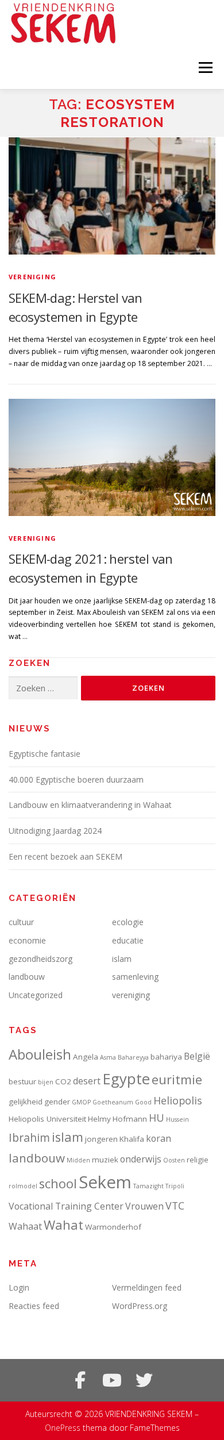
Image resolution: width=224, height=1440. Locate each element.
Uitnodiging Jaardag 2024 (55, 830)
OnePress (62, 1427)
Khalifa (131, 1139)
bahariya (166, 1057)
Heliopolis (177, 1100)
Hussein (177, 1119)
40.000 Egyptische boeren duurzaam (76, 779)
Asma (108, 1057)
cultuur (21, 922)
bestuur (22, 1081)
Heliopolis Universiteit (47, 1119)
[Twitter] (144, 1380)
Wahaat (25, 1226)
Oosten (174, 1160)
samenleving (135, 976)
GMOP (81, 1102)
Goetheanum (112, 1102)
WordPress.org (139, 1305)
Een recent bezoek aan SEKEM (65, 856)
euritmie (177, 1079)
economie (27, 940)
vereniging (32, 276)
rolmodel (23, 1186)
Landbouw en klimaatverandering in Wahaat (90, 804)
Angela (85, 1057)
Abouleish (40, 1054)
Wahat (63, 1224)
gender (57, 1101)
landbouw (27, 976)
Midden (78, 1160)
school (58, 1183)
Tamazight (148, 1186)
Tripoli (174, 1186)
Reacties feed (34, 1305)
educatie (128, 940)
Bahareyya (133, 1057)
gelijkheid (26, 1101)
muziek (105, 1159)
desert (87, 1081)
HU (156, 1118)
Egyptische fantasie (44, 753)
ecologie (128, 922)
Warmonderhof (113, 1227)
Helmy (99, 1119)
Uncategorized (36, 994)
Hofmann (130, 1119)
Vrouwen (144, 1206)
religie (197, 1159)
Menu (204, 67)
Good (143, 1102)
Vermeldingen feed (146, 1287)
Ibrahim (29, 1137)
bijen (45, 1082)
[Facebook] (79, 1380)
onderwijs (140, 1159)
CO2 (63, 1081)
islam (122, 958)
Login (19, 1287)
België (197, 1056)
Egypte (126, 1078)
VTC (174, 1205)
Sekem (105, 1182)
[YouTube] (112, 1380)
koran (158, 1138)
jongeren (101, 1139)
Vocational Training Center (66, 1206)
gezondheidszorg (40, 958)
